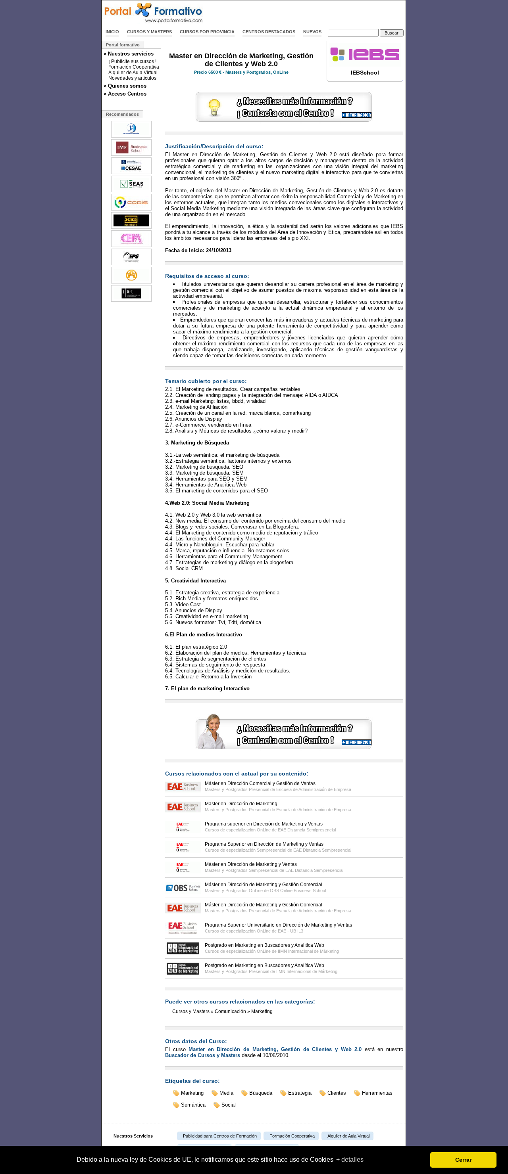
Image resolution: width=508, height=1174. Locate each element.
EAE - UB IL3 (290, 931)
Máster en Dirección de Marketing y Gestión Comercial (263, 884)
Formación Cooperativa (133, 67)
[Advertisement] (313, 13)
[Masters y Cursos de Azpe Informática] (131, 282)
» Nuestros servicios (129, 54)
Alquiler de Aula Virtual (133, 72)
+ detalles (350, 1159)
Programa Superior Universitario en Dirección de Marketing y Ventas (278, 925)
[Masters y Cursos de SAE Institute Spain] (131, 228)
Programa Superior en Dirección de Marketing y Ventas (264, 844)
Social (228, 1105)
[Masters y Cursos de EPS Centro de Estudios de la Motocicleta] (131, 264)
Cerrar (463, 1160)
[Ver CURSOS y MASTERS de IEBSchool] (365, 65)
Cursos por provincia (207, 31)
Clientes (336, 1093)
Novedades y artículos (132, 78)
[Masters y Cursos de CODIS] (131, 209)
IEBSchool (365, 72)
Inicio (112, 31)
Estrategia (300, 1093)
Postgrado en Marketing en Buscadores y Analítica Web (264, 945)
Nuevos (312, 31)
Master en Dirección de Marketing (241, 803)
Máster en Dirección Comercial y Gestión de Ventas (260, 783)
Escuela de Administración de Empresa (313, 789)
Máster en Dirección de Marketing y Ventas (251, 864)
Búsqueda (260, 1093)
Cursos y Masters (149, 31)
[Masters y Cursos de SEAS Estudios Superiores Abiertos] (131, 191)
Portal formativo (123, 44)
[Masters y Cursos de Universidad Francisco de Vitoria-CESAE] (131, 173)
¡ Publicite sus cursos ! (132, 61)
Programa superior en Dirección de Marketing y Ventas (264, 824)
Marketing (262, 1011)
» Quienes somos (125, 86)
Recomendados (122, 114)
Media (226, 1093)
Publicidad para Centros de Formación (220, 1136)
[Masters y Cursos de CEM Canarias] (131, 246)
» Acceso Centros (125, 94)
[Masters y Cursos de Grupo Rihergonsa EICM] (131, 136)
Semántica (193, 1105)
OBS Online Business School (298, 890)
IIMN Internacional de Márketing (308, 951)
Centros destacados (268, 31)
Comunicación (230, 1011)
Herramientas (377, 1093)
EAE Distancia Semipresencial (307, 829)
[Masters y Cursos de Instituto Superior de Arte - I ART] (131, 301)
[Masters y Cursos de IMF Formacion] (131, 155)
